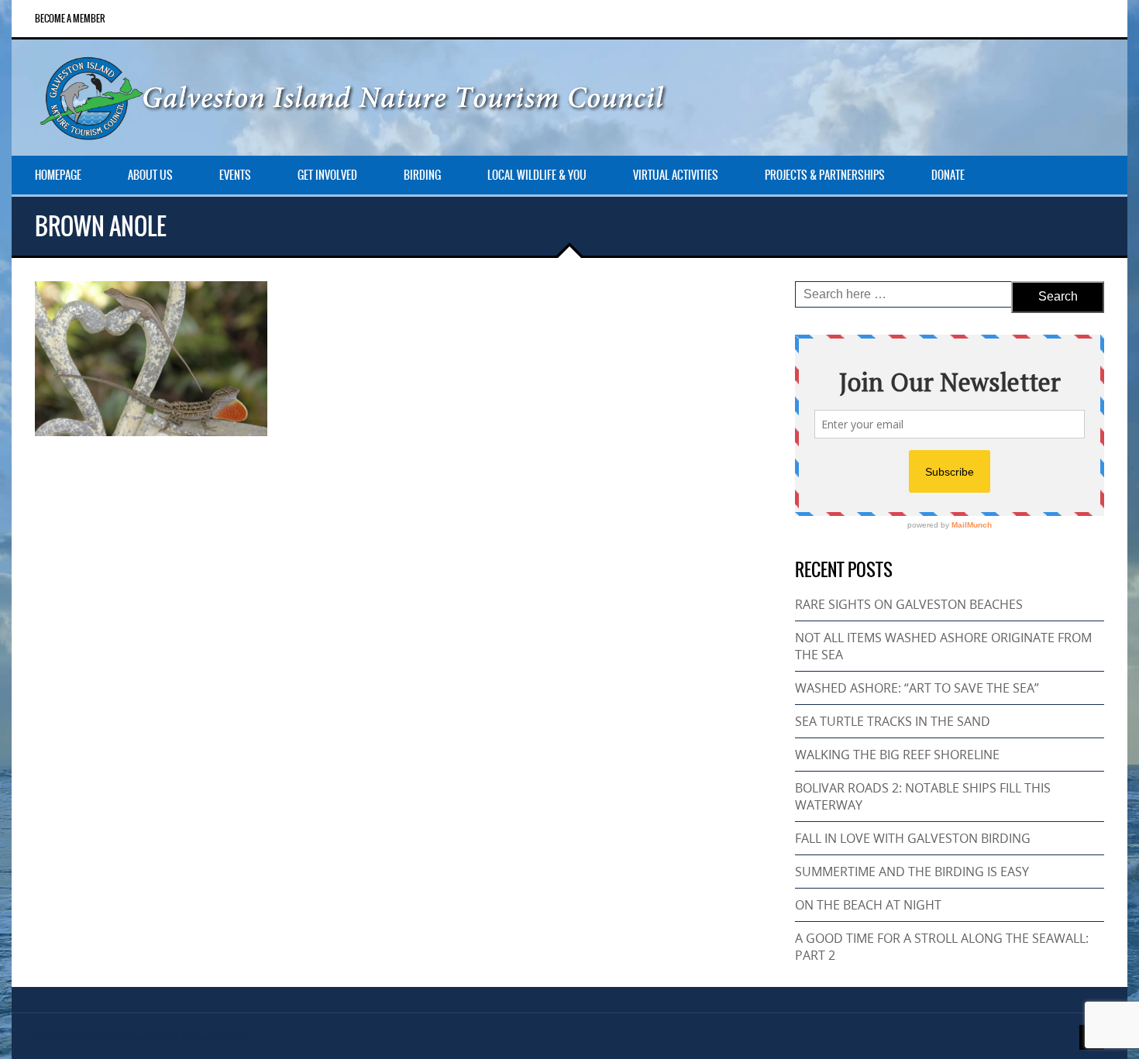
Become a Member (70, 19)
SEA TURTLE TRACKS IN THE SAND (892, 721)
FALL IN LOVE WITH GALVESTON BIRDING (913, 838)
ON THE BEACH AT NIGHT (868, 904)
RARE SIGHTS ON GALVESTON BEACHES (909, 604)
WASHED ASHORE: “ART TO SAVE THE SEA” (917, 687)
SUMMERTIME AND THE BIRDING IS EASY (912, 871)
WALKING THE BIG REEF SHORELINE (897, 754)
